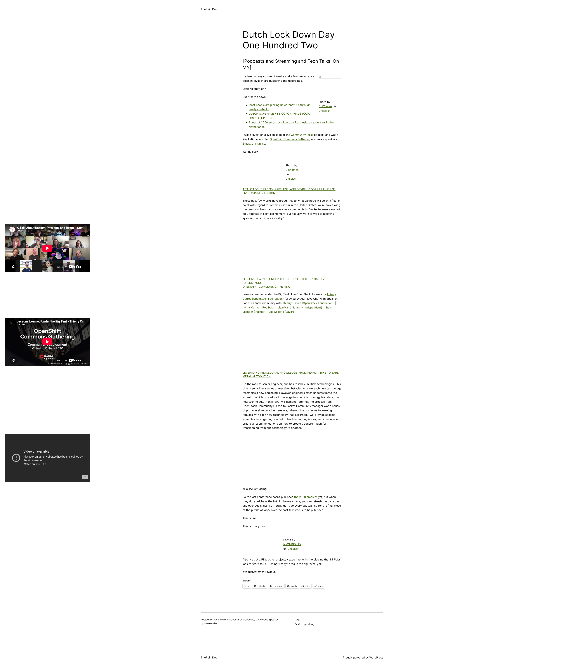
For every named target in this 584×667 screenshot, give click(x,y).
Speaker (273, 619)
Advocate (248, 619)
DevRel (298, 624)
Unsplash (324, 110)
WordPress (376, 657)
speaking (309, 624)
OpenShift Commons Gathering (290, 139)
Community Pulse (302, 134)
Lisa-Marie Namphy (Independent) (300, 307)
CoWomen (325, 106)
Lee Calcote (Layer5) (282, 311)
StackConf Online (254, 143)
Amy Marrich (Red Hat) (259, 307)
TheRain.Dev (209, 9)
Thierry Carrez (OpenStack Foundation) (308, 303)
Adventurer (235, 619)
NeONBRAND (292, 544)
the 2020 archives (305, 497)
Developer (261, 619)
